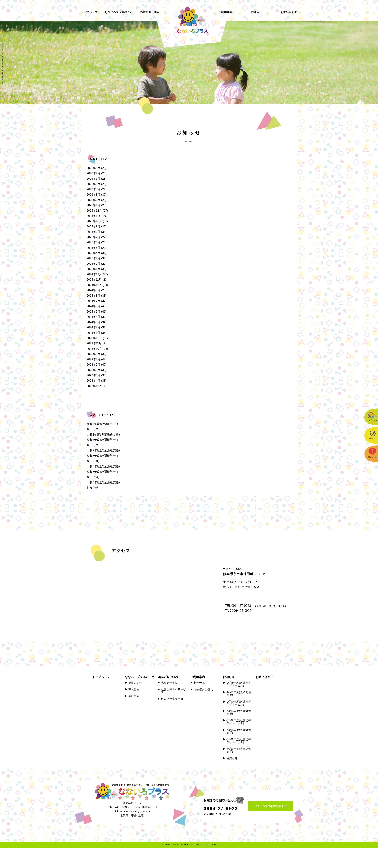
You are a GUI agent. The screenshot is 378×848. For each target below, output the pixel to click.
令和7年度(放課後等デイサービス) (238, 703)
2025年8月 (93, 231)
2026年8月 (93, 168)
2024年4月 (93, 316)
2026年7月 (93, 173)
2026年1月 (93, 205)
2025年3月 (93, 258)
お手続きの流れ (203, 689)
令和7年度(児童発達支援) (103, 450)
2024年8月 (93, 295)
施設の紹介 (135, 682)
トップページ (89, 12)
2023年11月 (94, 343)
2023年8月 (93, 359)
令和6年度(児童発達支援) (103, 466)
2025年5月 (93, 247)
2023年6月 (93, 370)
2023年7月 (93, 364)
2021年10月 (94, 385)
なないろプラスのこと (118, 12)
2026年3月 (93, 194)
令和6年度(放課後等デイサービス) (238, 722)
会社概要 (133, 696)
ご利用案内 (225, 12)
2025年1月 (93, 269)
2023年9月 (93, 354)
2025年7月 (93, 237)
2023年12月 (94, 338)
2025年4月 (93, 253)
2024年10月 (94, 285)
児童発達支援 (169, 682)
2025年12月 (94, 210)
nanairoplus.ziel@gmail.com (135, 811)
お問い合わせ (289, 12)
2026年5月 (93, 184)
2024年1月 (93, 332)
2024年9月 (93, 290)
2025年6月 (93, 242)
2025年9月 (93, 226)
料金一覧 (199, 682)
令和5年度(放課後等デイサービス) (238, 741)
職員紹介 (133, 689)
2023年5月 (93, 375)
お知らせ (256, 12)
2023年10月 (94, 348)
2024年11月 (94, 279)
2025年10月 (94, 221)
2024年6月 (93, 306)
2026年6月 (93, 178)
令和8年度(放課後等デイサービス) (238, 684)
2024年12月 (94, 274)
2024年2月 (93, 327)
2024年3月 (93, 322)
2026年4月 (93, 189)
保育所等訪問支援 (172, 698)
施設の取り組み (149, 12)
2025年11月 (94, 215)
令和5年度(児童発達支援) (103, 482)
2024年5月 (93, 311)
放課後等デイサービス (173, 691)
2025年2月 (93, 263)
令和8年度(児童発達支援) (103, 434)
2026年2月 (93, 200)
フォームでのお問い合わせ (270, 806)
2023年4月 (93, 380)
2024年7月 (93, 300)
